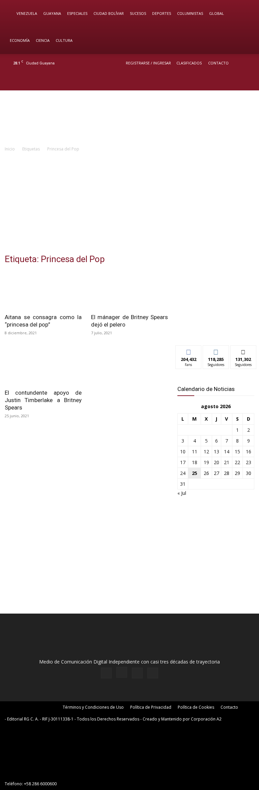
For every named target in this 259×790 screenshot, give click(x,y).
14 (226, 451)
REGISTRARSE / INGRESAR (148, 62)
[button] (244, 13)
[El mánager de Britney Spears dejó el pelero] (129, 290)
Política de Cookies (196, 707)
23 (248, 462)
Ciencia (43, 40)
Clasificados (189, 62)
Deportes (161, 13)
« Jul (181, 493)
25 (194, 473)
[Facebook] (214, 81)
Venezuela (27, 13)
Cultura (64, 40)
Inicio (10, 149)
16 (248, 451)
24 (182, 473)
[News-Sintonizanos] (215, 329)
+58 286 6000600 (40, 784)
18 (194, 462)
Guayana (52, 13)
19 (206, 462)
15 (237, 451)
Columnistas (190, 13)
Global (216, 13)
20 (216, 462)
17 (182, 462)
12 (206, 451)
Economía (20, 40)
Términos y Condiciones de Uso (93, 707)
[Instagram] (225, 81)
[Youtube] (247, 81)
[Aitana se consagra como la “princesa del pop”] (43, 290)
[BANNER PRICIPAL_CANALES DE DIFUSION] (129, 117)
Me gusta (188, 350)
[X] (236, 81)
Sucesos (138, 13)
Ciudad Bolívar (108, 13)
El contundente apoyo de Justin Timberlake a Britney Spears (43, 400)
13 (216, 451)
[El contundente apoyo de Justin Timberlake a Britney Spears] (43, 365)
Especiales (77, 13)
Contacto (218, 62)
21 (226, 462)
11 (194, 451)
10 (182, 451)
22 (237, 462)
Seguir (216, 350)
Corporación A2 (206, 719)
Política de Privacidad (150, 707)
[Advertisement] (129, 203)
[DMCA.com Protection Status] (55, 771)
